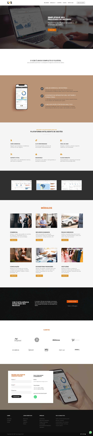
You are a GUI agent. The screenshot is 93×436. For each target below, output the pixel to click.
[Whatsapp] (35, 396)
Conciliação (42, 423)
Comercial (42, 418)
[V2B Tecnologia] (9, 3)
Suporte (25, 422)
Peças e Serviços (44, 422)
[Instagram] (83, 434)
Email (13, 385)
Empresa (13, 390)
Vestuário (42, 427)
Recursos (25, 418)
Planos (25, 420)
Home (8, 422)
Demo (24, 423)
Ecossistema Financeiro (45, 425)
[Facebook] (81, 434)
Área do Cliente (81, 2)
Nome (13, 379)
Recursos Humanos (44, 420)
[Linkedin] (85, 434)
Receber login (16, 396)
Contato (9, 420)
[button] (52, 30)
